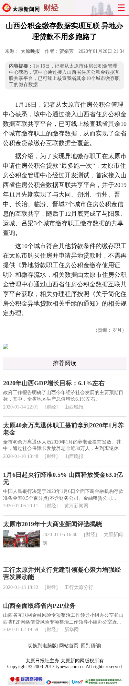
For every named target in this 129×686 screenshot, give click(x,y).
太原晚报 (30, 51)
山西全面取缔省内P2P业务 (39, 605)
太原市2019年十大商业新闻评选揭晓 (52, 524)
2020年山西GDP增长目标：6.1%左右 (54, 383)
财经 (50, 7)
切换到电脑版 (42, 645)
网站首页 (68, 645)
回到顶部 (90, 645)
